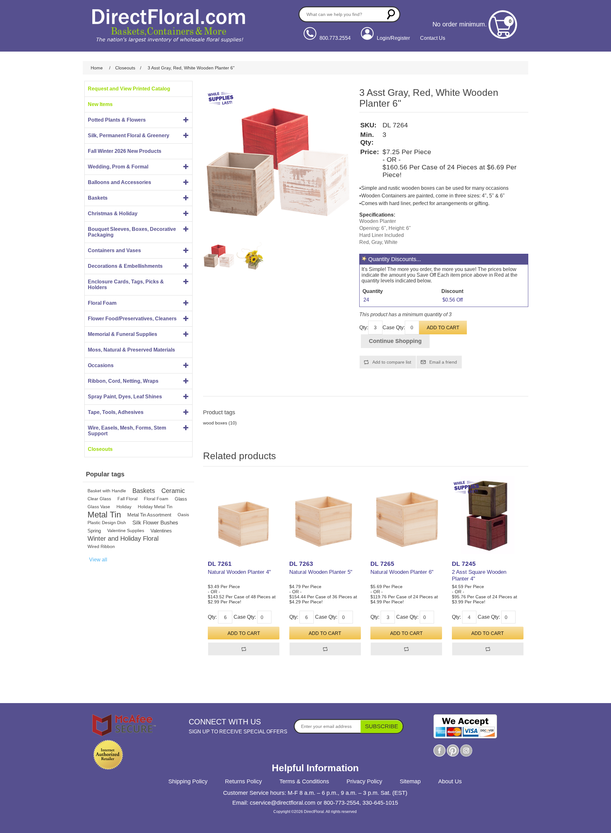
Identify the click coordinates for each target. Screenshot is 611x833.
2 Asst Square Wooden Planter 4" (479, 575)
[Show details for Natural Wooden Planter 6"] (406, 515)
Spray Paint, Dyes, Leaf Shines (125, 396)
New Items (100, 104)
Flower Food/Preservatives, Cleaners (132, 318)
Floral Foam (102, 303)
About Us (450, 781)
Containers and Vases (114, 250)
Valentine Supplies (125, 530)
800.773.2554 (335, 38)
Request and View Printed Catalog (129, 88)
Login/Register (393, 38)
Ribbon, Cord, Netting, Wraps (123, 381)
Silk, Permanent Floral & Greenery (128, 135)
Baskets (98, 198)
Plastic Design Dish (107, 522)
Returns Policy (243, 781)
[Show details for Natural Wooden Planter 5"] (325, 515)
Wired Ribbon (101, 546)
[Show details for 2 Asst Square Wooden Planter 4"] (488, 515)
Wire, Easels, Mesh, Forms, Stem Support (127, 430)
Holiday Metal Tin (155, 506)
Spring (94, 530)
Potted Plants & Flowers (117, 120)
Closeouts (100, 449)
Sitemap (410, 781)
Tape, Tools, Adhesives (116, 412)
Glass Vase (99, 506)
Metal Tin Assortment (149, 514)
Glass (181, 499)
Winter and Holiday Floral (123, 538)
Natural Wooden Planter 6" (401, 572)
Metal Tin (104, 515)
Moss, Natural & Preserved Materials (131, 349)
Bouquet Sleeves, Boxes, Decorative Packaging (132, 232)
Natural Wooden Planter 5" (320, 572)
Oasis (183, 514)
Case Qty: (394, 327)
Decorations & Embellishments (125, 266)
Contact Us (432, 38)
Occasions (101, 365)
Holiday (123, 506)
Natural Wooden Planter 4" (239, 572)
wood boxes (215, 422)
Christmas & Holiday (112, 213)
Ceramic (173, 490)
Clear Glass (99, 498)
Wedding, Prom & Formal (118, 166)
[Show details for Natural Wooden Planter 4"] (244, 515)
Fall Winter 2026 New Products (124, 151)
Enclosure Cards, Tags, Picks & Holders (126, 284)
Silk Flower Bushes (155, 523)
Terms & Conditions (304, 781)
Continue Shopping (395, 341)
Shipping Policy (187, 781)
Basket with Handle (107, 490)
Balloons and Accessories (119, 182)
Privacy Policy (364, 781)
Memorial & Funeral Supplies (122, 334)
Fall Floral (127, 498)
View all (98, 559)
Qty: (363, 327)
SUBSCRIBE (381, 726)
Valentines (161, 530)
